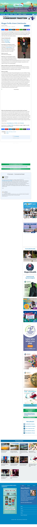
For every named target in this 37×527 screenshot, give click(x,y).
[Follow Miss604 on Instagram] (35, 14)
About (20, 14)
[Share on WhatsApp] (21, 29)
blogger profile (8, 131)
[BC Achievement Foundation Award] (30, 288)
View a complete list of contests (15, 168)
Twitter (16, 123)
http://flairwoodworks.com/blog (7, 180)
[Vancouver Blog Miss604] (18, 5)
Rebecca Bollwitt (4, 25)
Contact (24, 14)
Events (15, 14)
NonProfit (3, 14)
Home (22, 506)
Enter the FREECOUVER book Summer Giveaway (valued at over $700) (14, 166)
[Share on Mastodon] (28, 29)
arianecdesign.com (6, 39)
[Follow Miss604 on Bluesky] (33, 14)
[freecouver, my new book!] (10, 513)
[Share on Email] (13, 29)
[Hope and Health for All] (30, 268)
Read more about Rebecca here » (26, 502)
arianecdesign (6, 41)
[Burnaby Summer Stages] (30, 303)
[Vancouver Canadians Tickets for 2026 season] (19, 18)
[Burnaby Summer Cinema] (30, 316)
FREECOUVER (19, 12)
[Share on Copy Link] (24, 29)
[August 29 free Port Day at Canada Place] (30, 210)
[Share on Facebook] (3, 29)
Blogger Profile (10, 125)
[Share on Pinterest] (6, 29)
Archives (34, 485)
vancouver (14, 131)
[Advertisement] (16, 152)
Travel (11, 14)
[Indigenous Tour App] (30, 256)
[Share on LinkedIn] (10, 29)
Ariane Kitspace (9, 47)
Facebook (22, 123)
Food (7, 14)
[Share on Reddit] (17, 29)
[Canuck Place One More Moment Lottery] (30, 337)
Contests (28, 485)
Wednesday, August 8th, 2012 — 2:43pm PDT (8, 26)
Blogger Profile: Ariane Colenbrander (13, 23)
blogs (12, 131)
